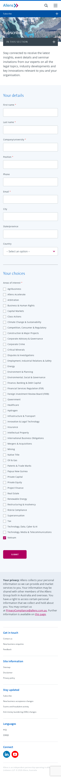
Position (8, 156)
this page (40, 614)
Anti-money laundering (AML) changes (19, 712)
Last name (9, 122)
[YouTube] (15, 754)
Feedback (7, 649)
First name (9, 104)
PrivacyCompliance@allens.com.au (26, 610)
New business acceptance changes (18, 701)
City (5, 208)
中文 (5, 729)
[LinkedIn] (6, 754)
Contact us (7, 638)
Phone (6, 174)
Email (7, 191)
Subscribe (7, 695)
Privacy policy (9, 678)
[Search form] (46, 5)
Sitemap (6, 667)
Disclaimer (8, 672)
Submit (15, 554)
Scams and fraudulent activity (16, 706)
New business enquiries (13, 644)
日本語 (6, 735)
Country (7, 243)
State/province (10, 226)
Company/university (14, 139)
